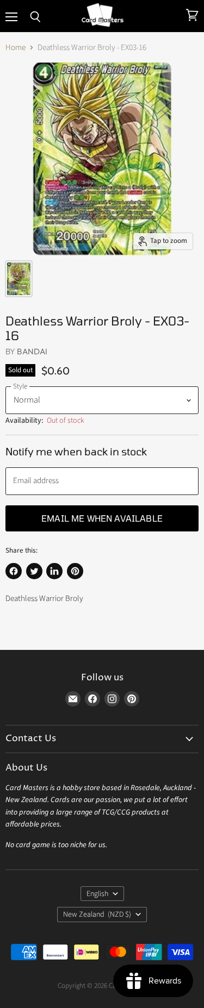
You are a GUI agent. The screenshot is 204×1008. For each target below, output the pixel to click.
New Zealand (97, 914)
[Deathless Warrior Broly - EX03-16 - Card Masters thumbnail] (19, 278)
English (97, 893)
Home (15, 47)
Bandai (32, 351)
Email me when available (102, 518)
